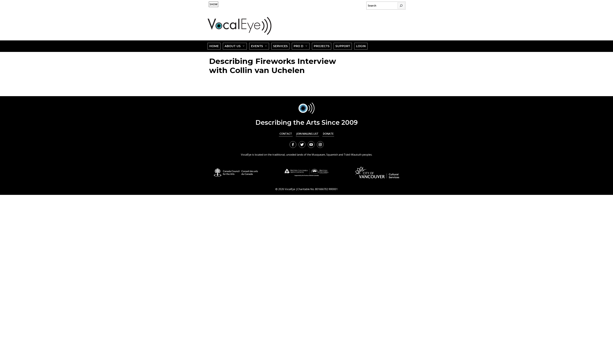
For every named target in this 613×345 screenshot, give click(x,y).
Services (280, 46)
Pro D (302, 47)
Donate (328, 133)
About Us (236, 47)
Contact (286, 133)
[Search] (401, 5)
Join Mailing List (307, 133)
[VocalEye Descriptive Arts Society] (239, 26)
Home (214, 46)
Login (361, 46)
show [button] (213, 4)
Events (260, 47)
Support (342, 46)
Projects (321, 46)
